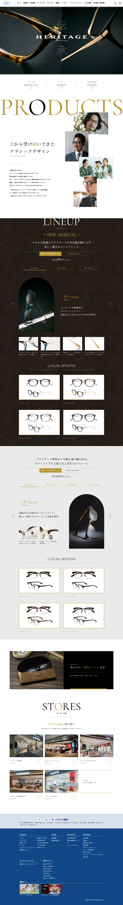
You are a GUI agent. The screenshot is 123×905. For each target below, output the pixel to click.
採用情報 (85, 845)
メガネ (22, 838)
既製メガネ (23, 843)
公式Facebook (47, 871)
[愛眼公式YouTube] (52, 819)
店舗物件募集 (55, 840)
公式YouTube (47, 876)
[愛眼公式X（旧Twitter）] (43, 819)
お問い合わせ (87, 852)
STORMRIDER (71, 838)
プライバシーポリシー (89, 847)
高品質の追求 (41, 840)
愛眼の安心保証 (41, 838)
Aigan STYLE (47, 864)
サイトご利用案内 (88, 850)
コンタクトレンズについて (28, 847)
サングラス (23, 840)
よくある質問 (41, 845)
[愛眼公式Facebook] (39, 819)
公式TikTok (46, 873)
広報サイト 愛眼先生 (49, 878)
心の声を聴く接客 (42, 843)
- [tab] (34, 267)
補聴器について (24, 850)
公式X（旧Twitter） (48, 866)
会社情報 (85, 838)
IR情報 (85, 840)
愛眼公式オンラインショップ (28, 864)
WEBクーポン (41, 847)
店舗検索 (53, 838)
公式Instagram (47, 868)
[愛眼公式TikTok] (49, 819)
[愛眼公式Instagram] (46, 819)
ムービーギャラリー (73, 845)
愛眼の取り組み (87, 843)
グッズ (22, 845)
